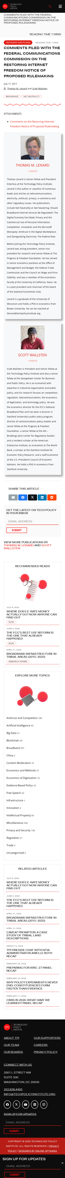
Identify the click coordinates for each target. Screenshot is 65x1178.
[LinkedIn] (34, 1104)
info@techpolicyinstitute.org (29, 1094)
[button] (50, 6)
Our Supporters (47, 1038)
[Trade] (32, 845)
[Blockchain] (32, 740)
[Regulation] (32, 837)
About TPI (11, 1038)
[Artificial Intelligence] (32, 725)
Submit (16, 530)
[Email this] (13, 497)
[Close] (62, 1163)
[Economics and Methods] (32, 770)
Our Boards (13, 1052)
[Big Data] (32, 733)
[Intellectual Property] (32, 815)
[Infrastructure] (32, 800)
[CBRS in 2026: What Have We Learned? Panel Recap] (32, 999)
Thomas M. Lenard (17, 88)
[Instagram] (43, 1104)
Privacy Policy (46, 1052)
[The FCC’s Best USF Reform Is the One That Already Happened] (32, 635)
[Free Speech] (32, 792)
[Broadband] (32, 748)
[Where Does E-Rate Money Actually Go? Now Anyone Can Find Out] (32, 614)
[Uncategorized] (32, 852)
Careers (41, 1045)
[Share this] (22, 497)
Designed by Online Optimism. (38, 1150)
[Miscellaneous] (32, 822)
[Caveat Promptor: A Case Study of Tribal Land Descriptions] (32, 933)
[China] (32, 755)
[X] (16, 1104)
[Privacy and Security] (32, 830)
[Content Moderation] (32, 763)
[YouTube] (25, 1104)
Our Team (11, 1045)
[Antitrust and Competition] (32, 718)
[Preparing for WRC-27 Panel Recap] (32, 967)
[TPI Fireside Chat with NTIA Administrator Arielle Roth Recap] (32, 951)
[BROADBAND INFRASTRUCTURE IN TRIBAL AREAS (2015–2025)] (32, 655)
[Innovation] (32, 807)
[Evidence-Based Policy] (32, 785)
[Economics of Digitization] (32, 778)
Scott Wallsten (39, 88)
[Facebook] (7, 1104)
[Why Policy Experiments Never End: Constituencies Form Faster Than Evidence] (32, 983)
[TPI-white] (12, 6)
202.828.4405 (13, 1089)
